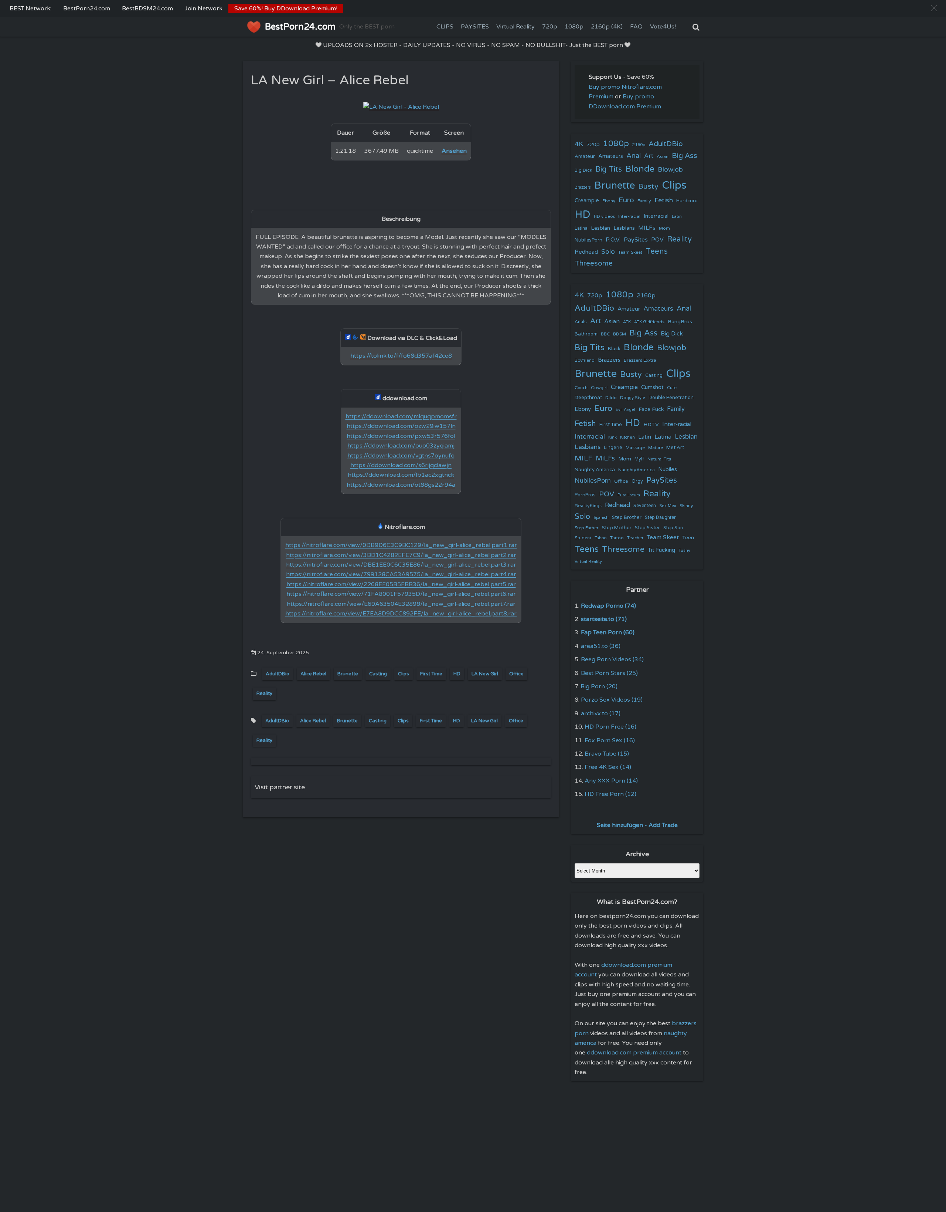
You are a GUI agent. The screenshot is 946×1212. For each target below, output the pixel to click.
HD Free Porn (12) (610, 794)
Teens (657, 251)
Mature (655, 447)
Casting (378, 674)
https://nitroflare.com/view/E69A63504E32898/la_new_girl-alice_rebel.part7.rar (401, 604)
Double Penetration (671, 398)
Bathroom (586, 334)
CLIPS (444, 26)
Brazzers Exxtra (640, 360)
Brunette (347, 674)
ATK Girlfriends (649, 322)
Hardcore (687, 201)
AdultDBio (277, 674)
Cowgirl (599, 387)
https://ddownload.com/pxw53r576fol (401, 436)
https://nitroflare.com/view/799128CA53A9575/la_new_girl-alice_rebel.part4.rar (401, 574)
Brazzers (583, 187)
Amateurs (610, 156)
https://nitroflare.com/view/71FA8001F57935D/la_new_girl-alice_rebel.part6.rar (401, 594)
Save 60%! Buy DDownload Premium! (285, 8)
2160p (638, 144)
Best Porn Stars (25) (609, 673)
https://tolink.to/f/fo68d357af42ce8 (401, 355)
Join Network (203, 8)
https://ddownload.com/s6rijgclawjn (401, 465)
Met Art (675, 447)
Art (648, 156)
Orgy (637, 481)
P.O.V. (613, 239)
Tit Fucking (661, 550)
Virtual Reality (515, 26)
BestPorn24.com (86, 8)
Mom (664, 228)
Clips (403, 674)
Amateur (585, 156)
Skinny (686, 505)
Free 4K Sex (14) (608, 767)
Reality (264, 693)
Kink (612, 437)
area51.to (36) (600, 646)
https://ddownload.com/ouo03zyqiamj (401, 445)
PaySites (636, 239)
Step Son (673, 528)
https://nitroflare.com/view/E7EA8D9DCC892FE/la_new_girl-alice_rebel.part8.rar (401, 613)
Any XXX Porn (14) (611, 780)
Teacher (635, 538)
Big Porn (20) (599, 686)
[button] (934, 8)
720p (549, 26)
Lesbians (624, 228)
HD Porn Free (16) (610, 726)
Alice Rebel (313, 674)
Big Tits (608, 169)
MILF (583, 458)
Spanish (601, 517)
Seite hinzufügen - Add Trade (637, 825)
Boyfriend (585, 360)
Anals (581, 322)
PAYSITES (475, 26)
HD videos (604, 216)
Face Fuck (651, 409)
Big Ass (684, 155)
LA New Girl (485, 674)
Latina (581, 228)
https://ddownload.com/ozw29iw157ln (401, 426)
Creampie (587, 201)
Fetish (663, 200)
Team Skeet (630, 252)
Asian (662, 156)
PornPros (585, 495)
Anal (633, 156)
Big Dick (583, 170)
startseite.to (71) (604, 619)
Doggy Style (632, 397)
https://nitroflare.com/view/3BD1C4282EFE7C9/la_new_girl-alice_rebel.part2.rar (401, 555)
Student (583, 538)
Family (644, 200)
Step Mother (617, 528)
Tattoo (617, 537)
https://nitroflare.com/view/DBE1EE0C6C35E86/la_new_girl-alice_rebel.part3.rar (401, 564)
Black (614, 349)
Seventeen (644, 506)
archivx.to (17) (600, 713)
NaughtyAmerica (636, 469)
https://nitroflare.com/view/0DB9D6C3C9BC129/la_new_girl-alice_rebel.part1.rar (401, 545)
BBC (605, 334)
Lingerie (613, 447)
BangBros (680, 321)
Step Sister (647, 528)
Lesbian (600, 228)
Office (516, 674)
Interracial (656, 216)
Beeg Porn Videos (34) (612, 659)
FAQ (636, 26)
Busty (648, 186)
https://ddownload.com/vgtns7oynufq (401, 455)
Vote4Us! (663, 26)
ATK (627, 322)
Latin (677, 216)
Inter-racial (629, 216)
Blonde (639, 168)
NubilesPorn (588, 240)
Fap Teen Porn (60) (607, 632)
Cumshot (652, 387)
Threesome (594, 263)
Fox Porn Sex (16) (610, 740)
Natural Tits (659, 459)
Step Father (586, 527)
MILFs (647, 227)
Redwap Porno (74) (608, 606)
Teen (688, 537)
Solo (608, 252)
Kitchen (627, 437)
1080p (574, 26)
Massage (635, 447)
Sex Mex (667, 505)
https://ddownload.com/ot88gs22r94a (401, 485)
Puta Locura (628, 495)
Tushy (684, 550)
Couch (581, 387)
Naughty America (595, 470)
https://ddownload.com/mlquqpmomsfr (401, 416)
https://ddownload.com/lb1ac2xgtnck (401, 475)
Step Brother (627, 517)
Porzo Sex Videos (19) (612, 699)
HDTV (651, 424)
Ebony (608, 201)
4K (579, 144)
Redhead (586, 252)
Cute (672, 387)
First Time (431, 674)
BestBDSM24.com (147, 8)
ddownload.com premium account (634, 1052)
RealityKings (588, 505)
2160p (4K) (607, 26)
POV (657, 239)
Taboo (601, 538)
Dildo (611, 397)
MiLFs (605, 458)
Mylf (639, 459)
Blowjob (670, 169)
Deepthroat (588, 398)
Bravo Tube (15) (607, 753)
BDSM (619, 334)
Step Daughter (660, 517)
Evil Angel (625, 409)
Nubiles (667, 469)
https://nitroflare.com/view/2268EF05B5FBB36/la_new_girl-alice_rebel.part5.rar (401, 584)
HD (456, 674)
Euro (626, 200)
